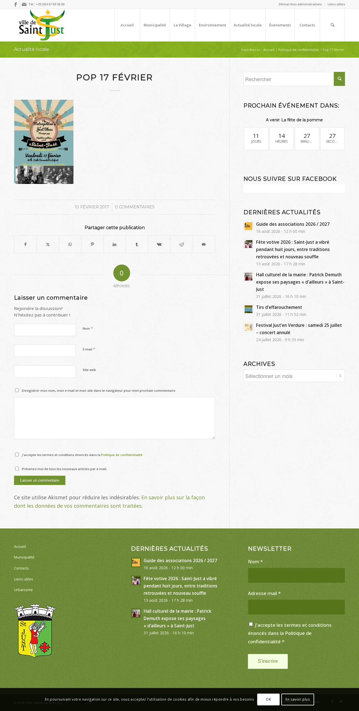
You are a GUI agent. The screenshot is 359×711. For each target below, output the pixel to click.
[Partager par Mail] (204, 244)
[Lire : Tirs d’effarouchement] (248, 309)
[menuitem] (300, 4)
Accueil (20, 546)
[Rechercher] (332, 25)
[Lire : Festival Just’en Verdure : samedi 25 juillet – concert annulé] (248, 327)
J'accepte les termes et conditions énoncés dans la (82, 455)
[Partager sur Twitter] (48, 244)
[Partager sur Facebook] (25, 244)
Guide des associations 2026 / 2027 (293, 224)
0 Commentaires (135, 206)
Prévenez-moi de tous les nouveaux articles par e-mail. (64, 469)
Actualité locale (31, 49)
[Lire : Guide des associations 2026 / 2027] (248, 226)
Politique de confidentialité (121, 455)
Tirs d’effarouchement (279, 307)
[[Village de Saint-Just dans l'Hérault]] (42, 25)
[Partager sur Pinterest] (92, 244)
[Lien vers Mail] (24, 4)
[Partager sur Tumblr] (137, 244)
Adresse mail (264, 593)
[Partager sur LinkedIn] (115, 244)
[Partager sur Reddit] (181, 244)
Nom (88, 328)
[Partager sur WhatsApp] (70, 244)
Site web (89, 370)
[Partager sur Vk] (159, 244)
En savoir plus (298, 699)
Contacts (21, 568)
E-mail (89, 349)
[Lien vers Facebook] (15, 4)
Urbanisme (23, 589)
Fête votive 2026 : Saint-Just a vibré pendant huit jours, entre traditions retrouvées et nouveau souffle (293, 249)
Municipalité (24, 557)
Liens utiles (336, 4)
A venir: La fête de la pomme (294, 119)
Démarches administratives (300, 4)
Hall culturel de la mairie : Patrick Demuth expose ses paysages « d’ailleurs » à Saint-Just (300, 282)
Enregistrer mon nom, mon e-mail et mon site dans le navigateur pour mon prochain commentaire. (99, 390)
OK (268, 699)
